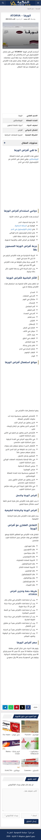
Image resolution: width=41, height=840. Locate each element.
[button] (3, 3)
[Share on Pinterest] (16, 707)
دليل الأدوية (30, 9)
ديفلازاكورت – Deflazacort (33, 752)
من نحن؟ (31, 832)
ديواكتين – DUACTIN (12, 770)
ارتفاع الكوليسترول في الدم (21, 229)
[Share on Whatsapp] (10, 707)
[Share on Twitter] (22, 707)
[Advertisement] (20, 91)
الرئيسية (38, 9)
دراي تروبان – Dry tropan (11, 734)
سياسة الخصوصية (20, 832)
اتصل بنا (10, 832)
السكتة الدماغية (21, 225)
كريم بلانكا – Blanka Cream (13, 752)
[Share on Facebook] (28, 707)
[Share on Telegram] (5, 707)
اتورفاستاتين (33, 159)
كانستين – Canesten (31, 770)
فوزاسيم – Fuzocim (31, 734)
